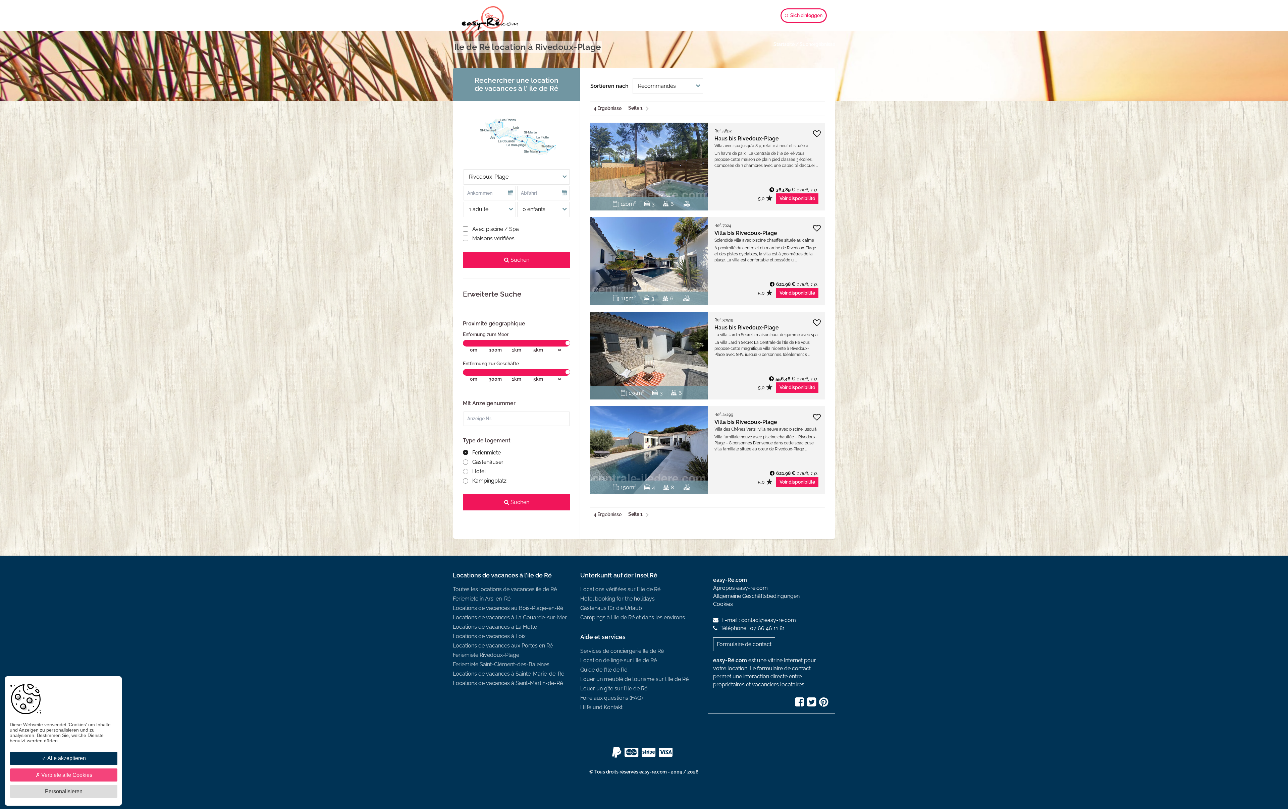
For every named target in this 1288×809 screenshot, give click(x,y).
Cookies (723, 604)
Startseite (784, 44)
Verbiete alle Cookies (66, 775)
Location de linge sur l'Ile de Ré (618, 660)
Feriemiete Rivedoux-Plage (486, 655)
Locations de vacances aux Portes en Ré (503, 645)
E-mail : (758, 620)
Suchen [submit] (519, 260)
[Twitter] (812, 704)
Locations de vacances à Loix (489, 636)
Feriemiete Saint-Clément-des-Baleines (501, 664)
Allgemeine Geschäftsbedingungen (756, 596)
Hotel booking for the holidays (617, 599)
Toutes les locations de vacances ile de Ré (505, 589)
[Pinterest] (824, 704)
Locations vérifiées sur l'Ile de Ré (620, 589)
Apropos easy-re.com (740, 588)
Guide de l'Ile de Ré (603, 670)
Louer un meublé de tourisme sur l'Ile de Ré (634, 679)
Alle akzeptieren (66, 758)
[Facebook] (800, 704)
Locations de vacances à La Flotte (495, 627)
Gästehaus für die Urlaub (611, 608)
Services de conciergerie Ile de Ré (622, 651)
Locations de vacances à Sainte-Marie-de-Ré (508, 674)
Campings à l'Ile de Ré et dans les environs (632, 617)
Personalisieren (64, 791)
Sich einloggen (805, 15)
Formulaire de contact (744, 644)
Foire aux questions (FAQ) (611, 698)
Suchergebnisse (817, 44)
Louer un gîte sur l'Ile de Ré (613, 688)
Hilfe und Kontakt (601, 707)
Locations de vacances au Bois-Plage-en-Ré (508, 608)
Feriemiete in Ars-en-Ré (482, 599)
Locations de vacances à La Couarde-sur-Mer (510, 617)
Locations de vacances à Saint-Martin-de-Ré (508, 683)
